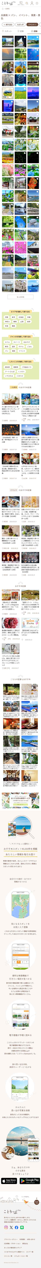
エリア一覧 (29, 1252)
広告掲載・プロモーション (12, 1243)
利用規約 (22, 1239)
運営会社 (25, 1243)
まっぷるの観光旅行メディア (13, 1248)
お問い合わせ (31, 1239)
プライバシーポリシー (11, 1239)
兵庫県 (7, 9)
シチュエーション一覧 (21, 1256)
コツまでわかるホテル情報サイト (14, 1252)
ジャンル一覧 (8, 1256)
